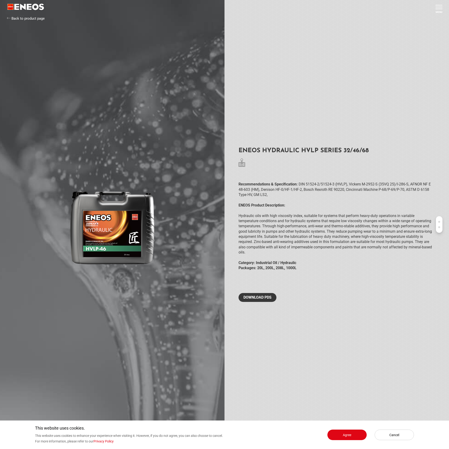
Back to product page (28, 18)
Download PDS (257, 297)
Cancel (394, 435)
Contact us (439, 227)
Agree (347, 435)
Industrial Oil (266, 263)
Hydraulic (288, 263)
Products (439, 222)
